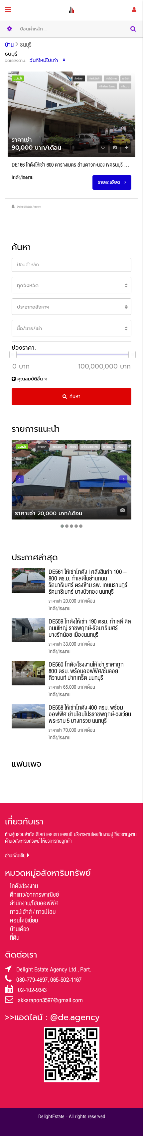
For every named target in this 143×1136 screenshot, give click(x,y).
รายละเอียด (110, 182)
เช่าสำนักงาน (111, 79)
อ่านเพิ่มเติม (16, 856)
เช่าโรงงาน (125, 87)
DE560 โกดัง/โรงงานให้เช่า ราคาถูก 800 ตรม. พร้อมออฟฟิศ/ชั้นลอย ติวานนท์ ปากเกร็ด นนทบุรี (86, 671)
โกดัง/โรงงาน (24, 886)
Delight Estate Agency (29, 206)
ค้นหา (75, 396)
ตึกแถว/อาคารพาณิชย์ (34, 895)
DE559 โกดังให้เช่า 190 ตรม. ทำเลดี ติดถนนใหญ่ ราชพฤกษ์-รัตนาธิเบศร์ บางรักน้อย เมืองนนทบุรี (90, 628)
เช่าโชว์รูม (107, 447)
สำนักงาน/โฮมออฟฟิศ (34, 903)
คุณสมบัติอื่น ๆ (31, 378)
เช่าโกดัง (125, 79)
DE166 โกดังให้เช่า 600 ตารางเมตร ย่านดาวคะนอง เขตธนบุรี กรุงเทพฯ (71, 165)
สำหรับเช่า (78, 79)
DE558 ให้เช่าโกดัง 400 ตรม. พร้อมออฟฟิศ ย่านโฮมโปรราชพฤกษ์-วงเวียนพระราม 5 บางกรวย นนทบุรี (90, 714)
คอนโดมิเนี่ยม (24, 920)
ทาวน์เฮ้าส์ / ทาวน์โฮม (33, 912)
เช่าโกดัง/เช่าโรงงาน (107, 87)
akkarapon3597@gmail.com (50, 1000)
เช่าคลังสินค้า (94, 79)
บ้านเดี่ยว (19, 929)
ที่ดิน (14, 938)
